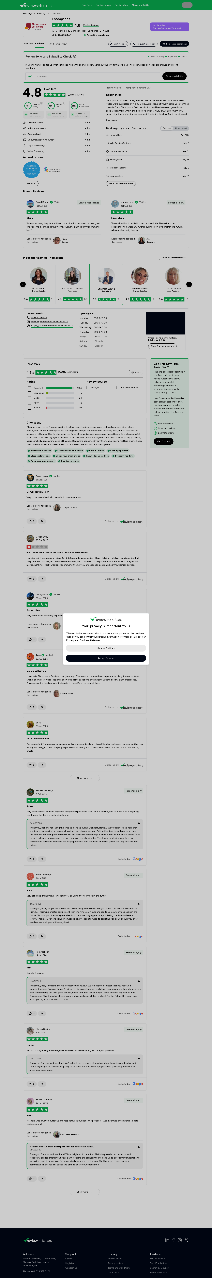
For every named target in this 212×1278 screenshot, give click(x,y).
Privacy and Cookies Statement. (84, 640)
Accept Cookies (106, 658)
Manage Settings (106, 648)
